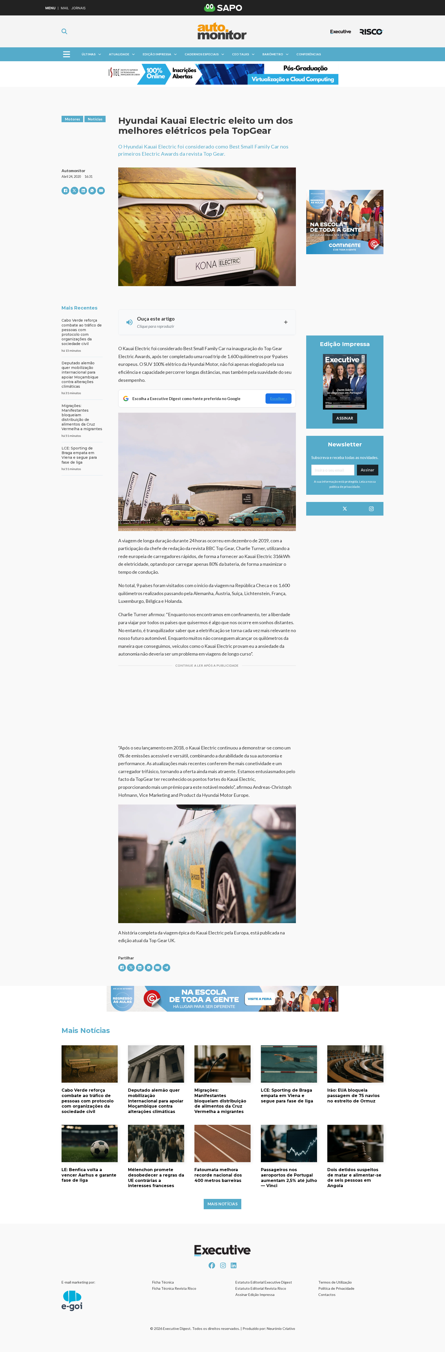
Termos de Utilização (335, 1282)
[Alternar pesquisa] (64, 31)
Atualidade (119, 54)
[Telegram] (166, 967)
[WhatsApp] (92, 191)
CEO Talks (240, 54)
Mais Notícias (223, 1203)
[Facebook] (65, 191)
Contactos (327, 1294)
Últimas (89, 54)
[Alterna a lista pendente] (99, 54)
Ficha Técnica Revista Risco (174, 1288)
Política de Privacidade (336, 1288)
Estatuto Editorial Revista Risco (260, 1288)
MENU (50, 8)
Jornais (78, 8)
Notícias (95, 119)
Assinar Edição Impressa (255, 1294)
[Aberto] (66, 54)
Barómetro (272, 54)
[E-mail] (101, 191)
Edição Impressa (157, 54)
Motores (72, 119)
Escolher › (278, 398)
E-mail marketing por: (78, 1282)
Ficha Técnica (163, 1282)
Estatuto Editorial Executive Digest (263, 1282)
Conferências (308, 54)
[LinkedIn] (83, 191)
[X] (74, 191)
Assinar (344, 418)
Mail (65, 8)
